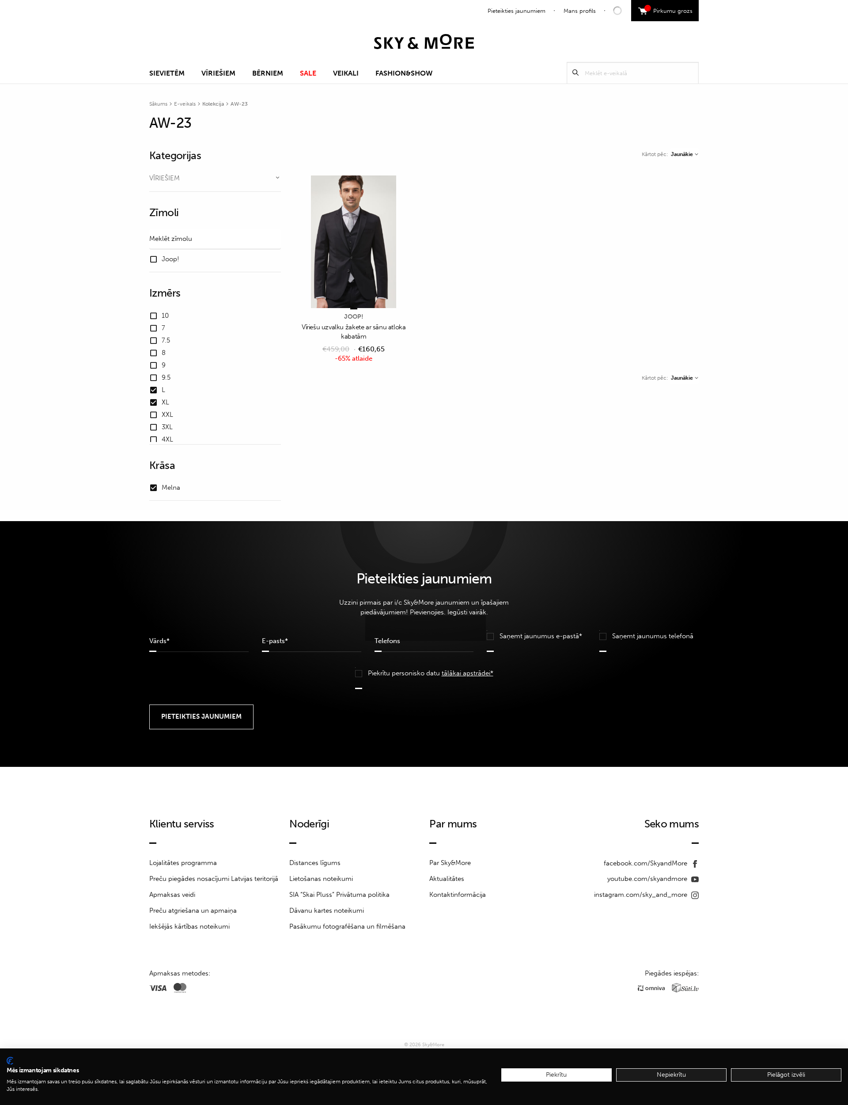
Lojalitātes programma (183, 863)
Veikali (346, 73)
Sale (308, 73)
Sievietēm (167, 73)
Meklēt (575, 73)
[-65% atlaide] (354, 242)
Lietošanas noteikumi (321, 879)
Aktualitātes (446, 879)
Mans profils (580, 11)
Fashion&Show (403, 73)
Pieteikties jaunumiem (516, 11)
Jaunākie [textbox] (682, 154)
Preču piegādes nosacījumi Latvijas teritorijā (213, 879)
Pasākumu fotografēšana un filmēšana (347, 926)
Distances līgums (315, 863)
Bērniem (267, 73)
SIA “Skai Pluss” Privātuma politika (339, 895)
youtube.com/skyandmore (648, 879)
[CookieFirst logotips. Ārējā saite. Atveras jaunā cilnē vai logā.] (10, 1061)
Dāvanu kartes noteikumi (326, 910)
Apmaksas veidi (172, 895)
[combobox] (684, 154)
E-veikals (185, 104)
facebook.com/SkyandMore (646, 863)
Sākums (158, 104)
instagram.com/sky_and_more (641, 895)
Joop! (353, 316)
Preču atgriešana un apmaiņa (193, 910)
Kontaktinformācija (457, 895)
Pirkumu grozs (670, 9)
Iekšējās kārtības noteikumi (189, 926)
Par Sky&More (450, 863)
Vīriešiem (218, 73)
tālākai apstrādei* (467, 673)
